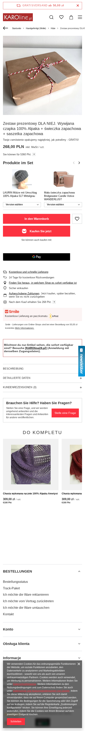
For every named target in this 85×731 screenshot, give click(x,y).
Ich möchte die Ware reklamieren (26, 594)
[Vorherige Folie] (73, 164)
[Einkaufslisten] (61, 17)
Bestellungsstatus (15, 581)
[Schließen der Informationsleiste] (78, 5)
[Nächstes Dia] (79, 164)
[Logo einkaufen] (18, 17)
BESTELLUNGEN (17, 571)
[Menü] (80, 17)
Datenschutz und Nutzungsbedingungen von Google (41, 690)
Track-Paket (11, 588)
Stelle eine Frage (65, 412)
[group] (42, 75)
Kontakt (8, 614)
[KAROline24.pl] (36, 348)
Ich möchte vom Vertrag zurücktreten (28, 601)
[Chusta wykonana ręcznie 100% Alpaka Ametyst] (31, 464)
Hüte (53, 28)
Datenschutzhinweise (24, 684)
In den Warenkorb (37, 218)
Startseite (16, 28)
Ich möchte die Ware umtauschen (26, 607)
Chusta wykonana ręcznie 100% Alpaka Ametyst (30, 493)
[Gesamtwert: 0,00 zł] (71, 17)
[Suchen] (51, 17)
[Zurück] (6, 28)
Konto (8, 629)
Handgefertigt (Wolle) (36, 28)
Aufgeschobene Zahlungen (24, 293)
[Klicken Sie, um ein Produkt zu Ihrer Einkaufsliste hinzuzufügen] (77, 219)
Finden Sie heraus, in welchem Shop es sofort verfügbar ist (43, 282)
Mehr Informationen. (24, 328)
